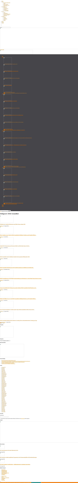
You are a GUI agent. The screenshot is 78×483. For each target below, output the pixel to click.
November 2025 (4, 374)
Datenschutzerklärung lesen (36, 482)
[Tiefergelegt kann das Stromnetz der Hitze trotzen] (8, 158)
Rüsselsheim (4, 470)
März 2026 (3, 371)
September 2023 (4, 395)
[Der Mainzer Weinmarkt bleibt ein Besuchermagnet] (8, 70)
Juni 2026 (3, 368)
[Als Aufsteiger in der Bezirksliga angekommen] (8, 100)
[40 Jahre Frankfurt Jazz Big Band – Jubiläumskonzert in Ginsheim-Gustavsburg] (8, 144)
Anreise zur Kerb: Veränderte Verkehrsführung (8, 363)
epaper (3, 206)
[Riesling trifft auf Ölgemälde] (8, 84)
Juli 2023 (3, 397)
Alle (4, 203)
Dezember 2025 (4, 373)
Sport (2, 21)
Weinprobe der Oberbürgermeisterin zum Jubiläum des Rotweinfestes (13, 122)
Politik (3, 22)
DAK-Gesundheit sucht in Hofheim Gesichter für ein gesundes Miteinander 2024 (15, 256)
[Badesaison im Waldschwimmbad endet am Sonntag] (8, 165)
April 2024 (3, 389)
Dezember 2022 (4, 402)
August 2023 (4, 396)
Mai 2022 (3, 408)
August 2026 (4, 367)
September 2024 (4, 385)
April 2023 (3, 399)
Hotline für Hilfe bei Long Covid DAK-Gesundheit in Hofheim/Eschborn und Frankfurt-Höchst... (18, 298)
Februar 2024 (4, 391)
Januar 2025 (3, 382)
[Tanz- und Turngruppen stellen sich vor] (8, 91)
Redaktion (1, 236)
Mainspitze (5, 15)
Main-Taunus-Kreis (6, 14)
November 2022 (4, 403)
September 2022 (4, 405)
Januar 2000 (3, 411)
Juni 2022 (3, 407)
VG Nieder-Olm (6, 10)
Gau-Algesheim (6, 8)
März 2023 (3, 400)
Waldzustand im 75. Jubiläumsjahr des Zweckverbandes (12, 78)
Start (2, 56)
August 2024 (4, 386)
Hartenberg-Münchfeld (7, 2)
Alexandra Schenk (2, 322)
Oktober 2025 (4, 375)
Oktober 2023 (4, 394)
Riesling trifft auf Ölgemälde (8, 85)
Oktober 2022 (4, 404)
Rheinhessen (3, 6)
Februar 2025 (4, 381)
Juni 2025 (3, 378)
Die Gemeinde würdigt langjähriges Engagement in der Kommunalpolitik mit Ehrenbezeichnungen (18, 137)
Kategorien (1, 340)
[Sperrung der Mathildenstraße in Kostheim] (8, 151)
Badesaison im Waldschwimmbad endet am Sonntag (11, 166)
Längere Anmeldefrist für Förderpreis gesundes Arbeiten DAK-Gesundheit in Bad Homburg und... (18, 287)
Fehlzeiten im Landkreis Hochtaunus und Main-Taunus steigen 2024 (12, 224)
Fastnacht (8, 203)
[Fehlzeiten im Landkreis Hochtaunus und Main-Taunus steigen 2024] (7, 222)
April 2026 (3, 370)
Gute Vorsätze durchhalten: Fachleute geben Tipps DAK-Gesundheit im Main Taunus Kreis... (17, 309)
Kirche (5, 19)
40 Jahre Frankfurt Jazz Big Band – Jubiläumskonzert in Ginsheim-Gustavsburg (15, 464)
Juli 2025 (3, 377)
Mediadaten (3, 478)
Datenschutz (22, 418)
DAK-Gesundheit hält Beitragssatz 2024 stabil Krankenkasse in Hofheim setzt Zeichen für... (17, 267)
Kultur (4, 20)
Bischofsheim (5, 13)
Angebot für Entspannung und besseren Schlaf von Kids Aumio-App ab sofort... (15, 245)
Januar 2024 (3, 392)
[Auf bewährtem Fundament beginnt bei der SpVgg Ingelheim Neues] (8, 114)
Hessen (3, 11)
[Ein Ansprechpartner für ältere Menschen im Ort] (8, 63)
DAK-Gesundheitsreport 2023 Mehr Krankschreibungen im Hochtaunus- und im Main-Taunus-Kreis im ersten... (21, 278)
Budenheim (5, 7)
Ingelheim (5, 9)
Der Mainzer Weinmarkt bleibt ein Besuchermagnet (11, 181)
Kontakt (3, 479)
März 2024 (3, 390)
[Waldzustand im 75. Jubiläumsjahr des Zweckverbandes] (8, 77)
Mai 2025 (3, 379)
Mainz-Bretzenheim (6, 5)
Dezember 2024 (4, 383)
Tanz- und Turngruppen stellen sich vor (9, 92)
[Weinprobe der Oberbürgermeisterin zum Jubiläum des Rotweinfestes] (8, 121)
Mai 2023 (3, 398)
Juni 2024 (3, 388)
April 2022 (3, 409)
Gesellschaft (11, 203)
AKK (4, 12)
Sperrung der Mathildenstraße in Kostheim (8, 362)
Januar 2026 (3, 372)
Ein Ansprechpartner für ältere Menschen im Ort (10, 174)
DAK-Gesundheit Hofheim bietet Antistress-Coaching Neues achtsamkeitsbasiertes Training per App (18, 320)
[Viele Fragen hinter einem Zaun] (8, 128)
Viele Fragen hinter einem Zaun (8, 129)
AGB (2, 476)
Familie (5, 17)
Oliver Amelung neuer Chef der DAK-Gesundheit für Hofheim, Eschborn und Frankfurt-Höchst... (18, 235)
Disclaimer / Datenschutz (5, 477)
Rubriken (3, 16)
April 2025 (3, 380)
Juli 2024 (3, 387)
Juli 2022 (3, 406)
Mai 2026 (3, 369)
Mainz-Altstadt (6, 4)
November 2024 (4, 384)
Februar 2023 (4, 401)
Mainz (4, 3)
